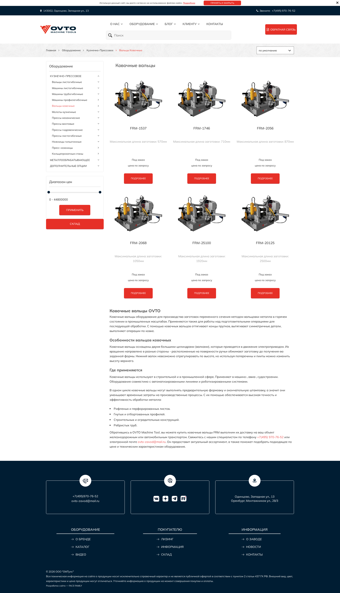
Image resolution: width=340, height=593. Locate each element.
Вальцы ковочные (63, 105)
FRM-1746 (201, 128)
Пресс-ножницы (62, 147)
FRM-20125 (265, 243)
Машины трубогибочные (67, 94)
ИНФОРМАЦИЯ (172, 547)
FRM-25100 (201, 243)
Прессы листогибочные (67, 135)
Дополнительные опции (68, 165)
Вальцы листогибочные (67, 82)
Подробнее (189, 3)
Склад (75, 224)
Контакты (214, 24)
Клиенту (190, 24)
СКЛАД (166, 554)
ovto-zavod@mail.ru (152, 442)
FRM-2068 (138, 243)
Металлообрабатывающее (70, 160)
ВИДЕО (81, 554)
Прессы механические (66, 117)
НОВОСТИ (253, 547)
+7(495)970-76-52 (85, 496)
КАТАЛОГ (82, 547)
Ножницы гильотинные (66, 141)
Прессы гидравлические (67, 129)
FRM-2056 (265, 128)
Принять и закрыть (222, 3)
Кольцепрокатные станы (67, 153)
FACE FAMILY (75, 585)
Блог (169, 24)
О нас (115, 24)
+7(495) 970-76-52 (283, 10)
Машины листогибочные (67, 88)
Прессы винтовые (63, 123)
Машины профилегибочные (69, 99)
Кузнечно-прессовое (100, 50)
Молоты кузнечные (64, 111)
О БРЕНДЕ (83, 539)
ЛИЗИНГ (167, 539)
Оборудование (142, 24)
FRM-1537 (138, 128)
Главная (51, 50)
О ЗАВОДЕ (254, 539)
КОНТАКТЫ (254, 554)
